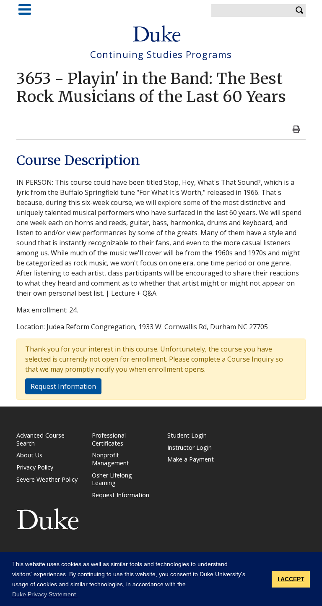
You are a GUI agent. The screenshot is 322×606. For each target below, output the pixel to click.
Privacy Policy (34, 467)
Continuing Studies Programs (161, 54)
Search (299, 10)
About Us (29, 455)
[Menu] (24, 9)
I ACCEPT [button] (291, 579)
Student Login (187, 435)
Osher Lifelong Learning (112, 479)
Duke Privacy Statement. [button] (45, 594)
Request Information (63, 386)
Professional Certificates (109, 439)
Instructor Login (189, 447)
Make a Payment (190, 459)
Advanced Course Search (40, 439)
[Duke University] (157, 33)
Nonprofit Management (110, 459)
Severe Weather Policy (47, 479)
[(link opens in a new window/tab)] (47, 518)
